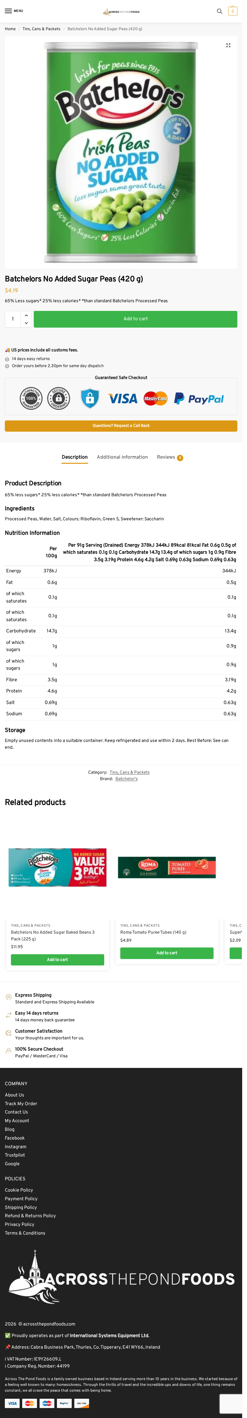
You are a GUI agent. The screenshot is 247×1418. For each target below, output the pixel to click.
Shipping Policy (21, 1208)
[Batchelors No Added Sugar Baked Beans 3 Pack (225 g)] (57, 867)
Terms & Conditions (25, 1233)
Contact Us (16, 1112)
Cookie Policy (19, 1190)
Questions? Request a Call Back (121, 425)
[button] (232, 11)
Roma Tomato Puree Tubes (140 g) (153, 932)
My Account (17, 1121)
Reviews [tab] (169, 457)
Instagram (15, 1147)
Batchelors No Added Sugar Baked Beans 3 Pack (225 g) (53, 936)
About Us (14, 1095)
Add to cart (136, 319)
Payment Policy (21, 1199)
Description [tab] (75, 457)
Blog (9, 1130)
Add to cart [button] (57, 960)
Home (10, 29)
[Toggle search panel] (219, 11)
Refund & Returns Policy (30, 1216)
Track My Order (21, 1104)
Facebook (15, 1138)
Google (12, 1164)
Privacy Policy (19, 1225)
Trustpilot (15, 1155)
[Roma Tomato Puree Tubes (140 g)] (166, 867)
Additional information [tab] (122, 457)
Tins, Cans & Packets (41, 29)
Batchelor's (126, 779)
